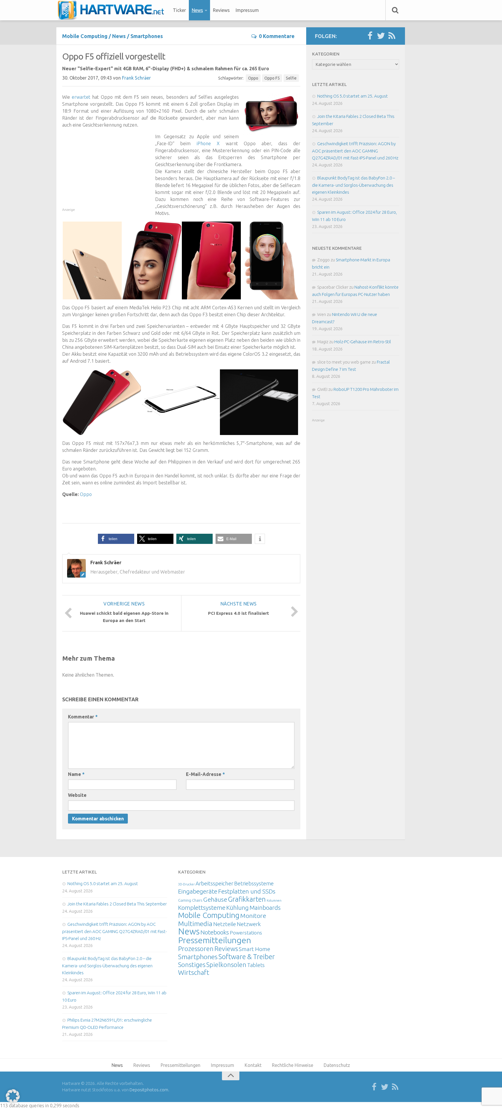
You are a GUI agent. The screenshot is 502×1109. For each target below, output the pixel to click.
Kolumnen (274, 900)
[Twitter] (380, 36)
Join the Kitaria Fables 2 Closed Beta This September (117, 903)
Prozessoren (196, 948)
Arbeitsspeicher (214, 883)
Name (76, 774)
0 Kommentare (277, 36)
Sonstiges (191, 964)
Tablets (256, 965)
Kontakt (253, 1065)
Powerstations (246, 932)
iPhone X (208, 143)
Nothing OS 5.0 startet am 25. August (352, 96)
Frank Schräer (136, 77)
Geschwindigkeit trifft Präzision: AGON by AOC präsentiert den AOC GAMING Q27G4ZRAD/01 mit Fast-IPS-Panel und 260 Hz (355, 150)
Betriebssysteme (254, 883)
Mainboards (265, 907)
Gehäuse (215, 899)
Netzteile (224, 924)
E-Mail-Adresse (205, 774)
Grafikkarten (247, 899)
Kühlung (237, 907)
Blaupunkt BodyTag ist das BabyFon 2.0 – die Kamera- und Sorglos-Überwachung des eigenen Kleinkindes (353, 185)
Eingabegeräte (197, 891)
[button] (116, 539)
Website (77, 795)
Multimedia (195, 923)
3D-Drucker (186, 884)
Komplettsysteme (201, 907)
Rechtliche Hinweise (292, 1065)
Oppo (253, 78)
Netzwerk (249, 924)
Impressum (247, 10)
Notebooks (214, 932)
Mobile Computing (84, 36)
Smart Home (254, 949)
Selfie (291, 78)
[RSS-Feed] (392, 36)
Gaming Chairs (190, 900)
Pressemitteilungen (214, 940)
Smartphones (146, 36)
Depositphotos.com (149, 1089)
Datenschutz (337, 1065)
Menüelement (113, 10)
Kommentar (83, 716)
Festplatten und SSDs (246, 891)
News (197, 10)
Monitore (253, 915)
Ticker (179, 10)
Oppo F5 (272, 78)
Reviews (221, 10)
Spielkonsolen (226, 964)
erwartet (81, 97)
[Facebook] (369, 36)
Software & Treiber (246, 956)
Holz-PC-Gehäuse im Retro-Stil (362, 341)
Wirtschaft (193, 972)
